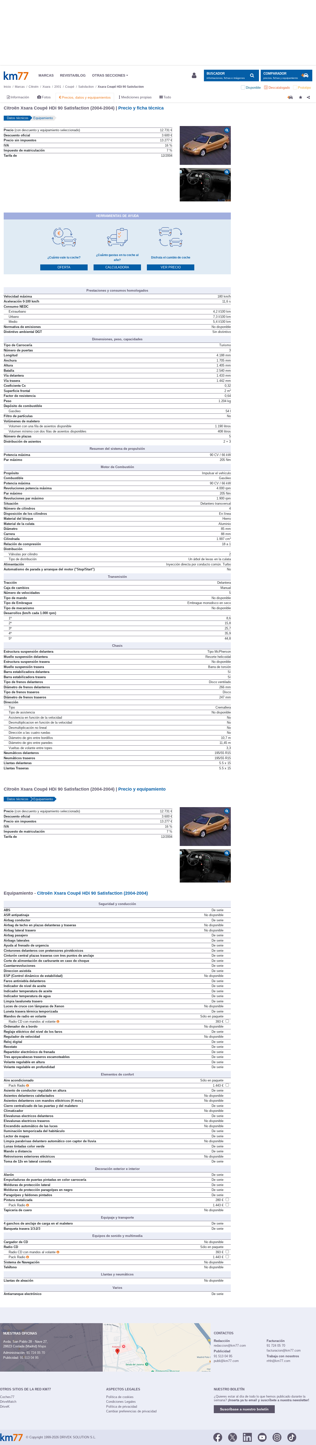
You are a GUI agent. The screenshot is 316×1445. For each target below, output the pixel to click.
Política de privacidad (121, 1406)
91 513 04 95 (29, 1357)
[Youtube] (262, 1437)
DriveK (5, 1406)
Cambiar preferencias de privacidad (131, 1411)
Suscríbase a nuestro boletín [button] (244, 1409)
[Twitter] (232, 1437)
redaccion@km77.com (230, 1345)
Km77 (16, 76)
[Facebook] (217, 1437)
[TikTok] (291, 1437)
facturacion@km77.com (284, 1350)
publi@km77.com (226, 1361)
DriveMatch (8, 1401)
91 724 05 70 (35, 1353)
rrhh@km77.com (278, 1361)
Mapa (42, 1346)
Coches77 (7, 1397)
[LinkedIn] (247, 1437)
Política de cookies (120, 1397)
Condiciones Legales (121, 1401)
